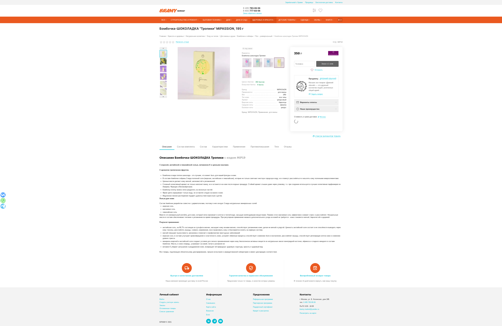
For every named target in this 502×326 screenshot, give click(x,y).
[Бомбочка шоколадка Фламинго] (247, 73)
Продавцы (309, 2)
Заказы (162, 305)
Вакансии (210, 311)
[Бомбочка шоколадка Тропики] (279, 63)
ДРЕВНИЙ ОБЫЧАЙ (328, 79)
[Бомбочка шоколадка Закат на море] (247, 63)
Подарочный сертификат (263, 307)
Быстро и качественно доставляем (186, 276)
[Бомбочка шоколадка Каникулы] (258, 63)
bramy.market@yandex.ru (309, 309)
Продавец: (314, 79)
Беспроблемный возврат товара (315, 276)
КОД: (335, 42)
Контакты (339, 2)
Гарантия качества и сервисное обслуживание (251, 276)
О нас (208, 299)
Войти (161, 299)
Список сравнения (166, 312)
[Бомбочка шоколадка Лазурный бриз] (268, 63)
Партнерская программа (262, 303)
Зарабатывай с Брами (294, 2)
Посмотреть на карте (308, 313)
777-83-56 (251, 10)
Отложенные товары (167, 308)
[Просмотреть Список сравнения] (314, 10)
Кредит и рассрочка (261, 311)
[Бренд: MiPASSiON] (333, 53)
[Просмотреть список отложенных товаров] (320, 10)
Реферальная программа (263, 299)
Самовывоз (210, 303)
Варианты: (246, 53)
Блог (208, 315)
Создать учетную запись (169, 302)
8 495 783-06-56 (309, 302)
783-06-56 (251, 8)
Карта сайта (211, 307)
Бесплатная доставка (324, 2)
